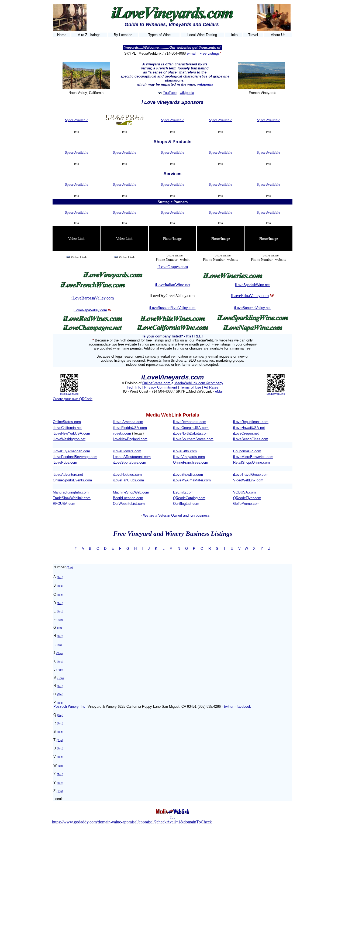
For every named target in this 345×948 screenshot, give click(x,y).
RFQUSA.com (64, 504)
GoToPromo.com (246, 504)
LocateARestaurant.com (132, 457)
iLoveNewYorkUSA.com (71, 433)
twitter (228, 706)
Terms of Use (190, 387)
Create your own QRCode (72, 399)
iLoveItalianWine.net (172, 285)
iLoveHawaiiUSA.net (249, 428)
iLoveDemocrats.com (189, 422)
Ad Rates (211, 387)
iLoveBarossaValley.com (92, 298)
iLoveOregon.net (246, 433)
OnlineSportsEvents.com (72, 480)
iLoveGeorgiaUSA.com (191, 428)
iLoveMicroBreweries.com (253, 457)
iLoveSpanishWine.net (252, 285)
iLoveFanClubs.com (128, 480)
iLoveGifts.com (185, 451)
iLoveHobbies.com (127, 475)
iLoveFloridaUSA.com (130, 428)
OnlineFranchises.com (190, 462)
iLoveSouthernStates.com (193, 439)
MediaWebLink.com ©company (198, 383)
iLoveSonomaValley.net (252, 308)
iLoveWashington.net (69, 439)
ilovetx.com (122, 433)
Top (172, 817)
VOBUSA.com (244, 492)
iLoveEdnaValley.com (250, 295)
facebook (244, 706)
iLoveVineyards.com (189, 457)
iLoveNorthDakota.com (191, 433)
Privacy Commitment (160, 387)
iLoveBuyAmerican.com (71, 451)
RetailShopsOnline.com (251, 462)
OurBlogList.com (186, 504)
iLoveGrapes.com (172, 267)
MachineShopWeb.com (131, 492)
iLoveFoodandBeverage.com (75, 457)
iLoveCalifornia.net (67, 428)
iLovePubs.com (65, 462)
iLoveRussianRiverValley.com (172, 308)
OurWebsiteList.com (129, 504)
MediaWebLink (69, 393)
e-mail (191, 53)
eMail (219, 391)
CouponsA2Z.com (247, 451)
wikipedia (205, 84)
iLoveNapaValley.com (90, 310)
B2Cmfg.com (183, 492)
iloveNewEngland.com (130, 439)
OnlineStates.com (156, 383)
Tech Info (134, 387)
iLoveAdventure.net (68, 475)
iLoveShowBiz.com (188, 475)
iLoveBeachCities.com (250, 439)
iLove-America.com (128, 422)
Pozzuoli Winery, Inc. (70, 706)
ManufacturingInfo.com (71, 492)
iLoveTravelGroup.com (250, 475)
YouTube (170, 93)
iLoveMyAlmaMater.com (192, 480)
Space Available (76, 120)
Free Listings (209, 53)
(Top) (70, 567)
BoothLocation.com (128, 498)
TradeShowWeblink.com (72, 498)
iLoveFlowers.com (127, 451)
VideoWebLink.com (248, 480)
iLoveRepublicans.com (250, 422)
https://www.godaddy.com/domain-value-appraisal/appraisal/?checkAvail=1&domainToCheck (132, 822)
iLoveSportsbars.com (129, 462)
